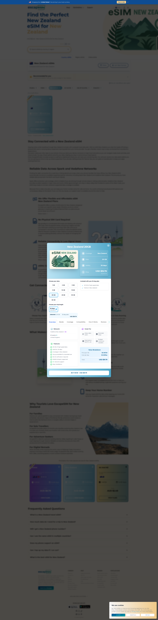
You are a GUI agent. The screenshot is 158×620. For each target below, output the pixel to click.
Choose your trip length (56, 304)
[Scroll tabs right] (109, 322)
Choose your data (54, 281)
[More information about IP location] (57, 335)
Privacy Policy (136, 611)
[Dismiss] (128, 2)
